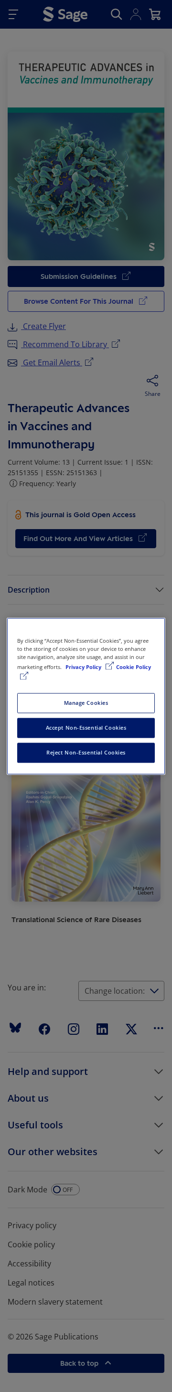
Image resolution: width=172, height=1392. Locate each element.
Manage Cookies (86, 702)
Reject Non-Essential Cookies (86, 752)
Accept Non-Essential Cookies (86, 727)
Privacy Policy (84, 666)
